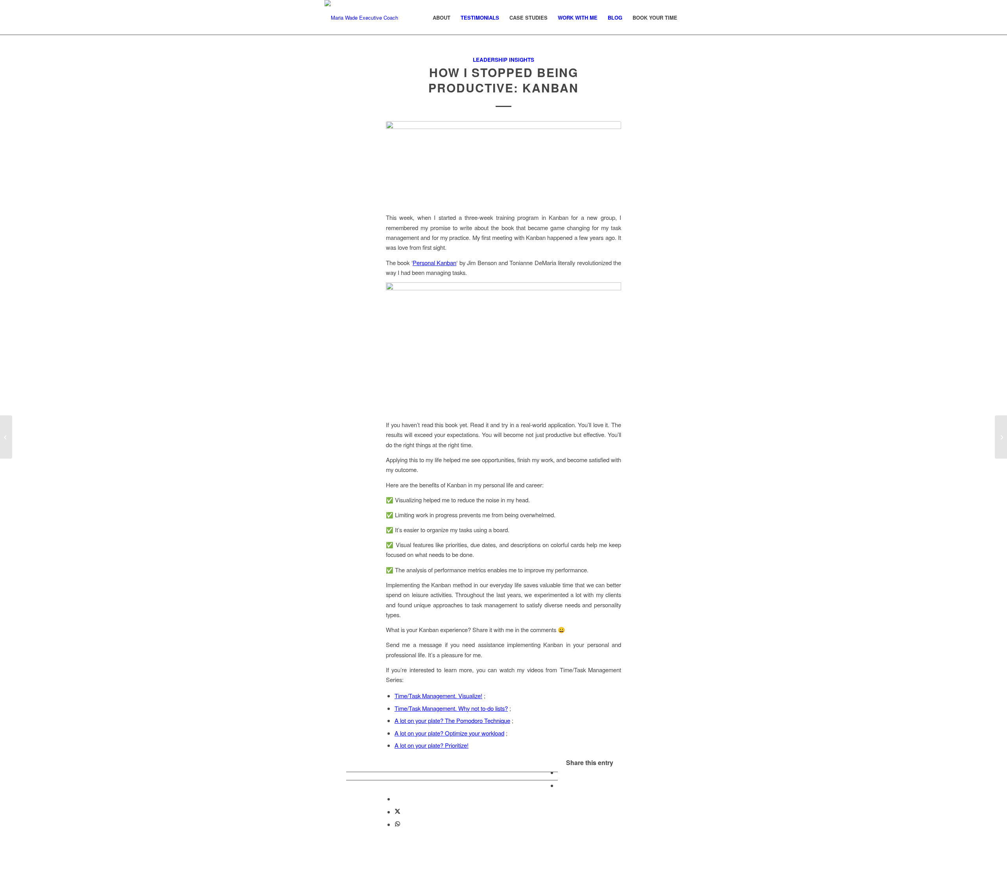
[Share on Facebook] (560, 772)
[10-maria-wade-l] (361, 17)
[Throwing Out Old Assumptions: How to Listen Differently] (6, 437)
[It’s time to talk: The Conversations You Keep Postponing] (1001, 437)
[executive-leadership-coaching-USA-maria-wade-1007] (503, 162)
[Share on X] (397, 812)
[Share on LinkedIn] (560, 785)
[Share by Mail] (397, 799)
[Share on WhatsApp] (397, 824)
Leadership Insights (503, 59)
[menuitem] (442, 17)
